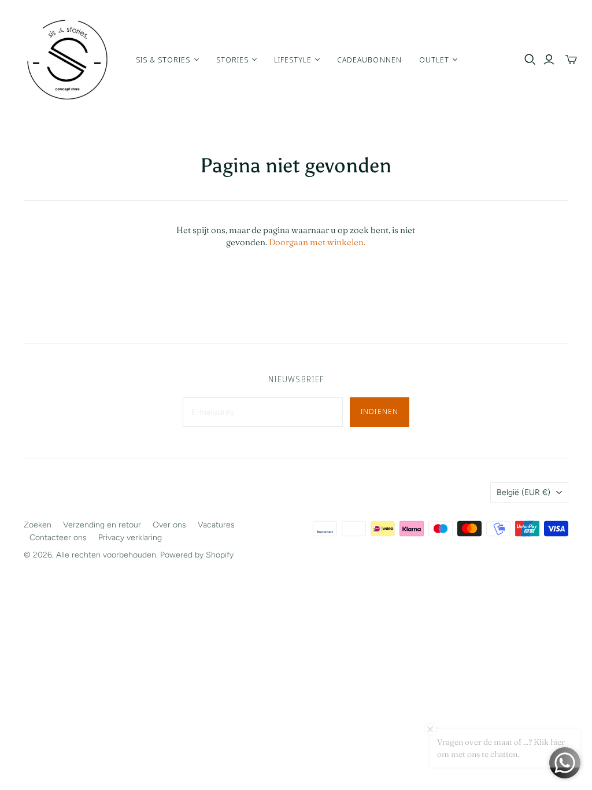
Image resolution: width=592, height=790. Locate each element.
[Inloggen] (549, 59)
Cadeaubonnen (369, 59)
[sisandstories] (66, 60)
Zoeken (37, 525)
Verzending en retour (102, 525)
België (523, 492)
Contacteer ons (58, 537)
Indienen (379, 411)
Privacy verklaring (130, 537)
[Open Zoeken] (530, 59)
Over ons (169, 525)
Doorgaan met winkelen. (317, 242)
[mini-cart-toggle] (571, 59)
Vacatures (216, 525)
